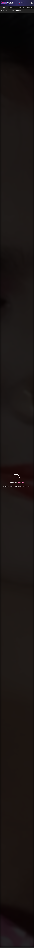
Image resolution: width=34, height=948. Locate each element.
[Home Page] (7, 3)
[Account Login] (31, 3)
